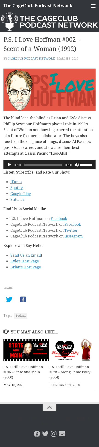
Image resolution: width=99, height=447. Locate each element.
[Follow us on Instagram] (53, 434)
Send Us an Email (25, 255)
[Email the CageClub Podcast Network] (62, 434)
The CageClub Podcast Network (37, 5)
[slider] (86, 164)
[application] (49, 164)
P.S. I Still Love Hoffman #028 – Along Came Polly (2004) (70, 372)
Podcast (21, 315)
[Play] (9, 164)
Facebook (59, 218)
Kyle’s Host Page (24, 261)
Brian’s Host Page (25, 267)
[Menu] (93, 6)
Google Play (20, 194)
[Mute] (76, 164)
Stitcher (17, 199)
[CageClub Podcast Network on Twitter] (45, 434)
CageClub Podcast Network (31, 58)
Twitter (71, 230)
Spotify (16, 188)
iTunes (16, 182)
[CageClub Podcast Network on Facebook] (37, 434)
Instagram (73, 236)
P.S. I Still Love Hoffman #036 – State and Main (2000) (23, 372)
